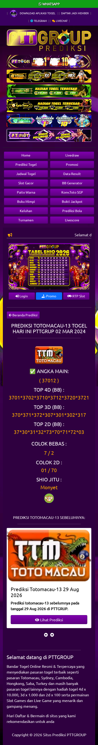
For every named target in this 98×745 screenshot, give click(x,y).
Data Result (72, 173)
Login (23, 296)
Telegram (40, 21)
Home (25, 155)
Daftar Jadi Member (75, 13)
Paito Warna (26, 192)
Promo (50, 296)
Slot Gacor (26, 183)
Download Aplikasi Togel (37, 13)
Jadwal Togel (26, 173)
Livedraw (72, 155)
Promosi (72, 164)
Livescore (72, 220)
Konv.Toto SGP (72, 192)
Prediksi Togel (26, 164)
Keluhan (26, 211)
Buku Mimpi (26, 201)
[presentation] (46, 634)
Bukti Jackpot (72, 201)
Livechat (61, 21)
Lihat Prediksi (51, 619)
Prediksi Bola (72, 211)
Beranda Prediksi (25, 315)
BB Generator (72, 183)
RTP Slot (78, 296)
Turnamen (26, 220)
